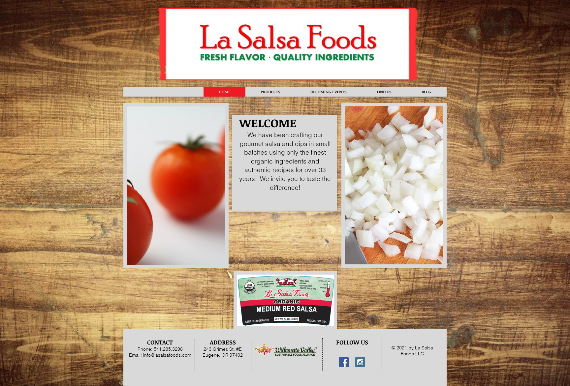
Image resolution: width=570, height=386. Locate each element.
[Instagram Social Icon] (360, 362)
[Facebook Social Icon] (344, 362)
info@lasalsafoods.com (167, 355)
